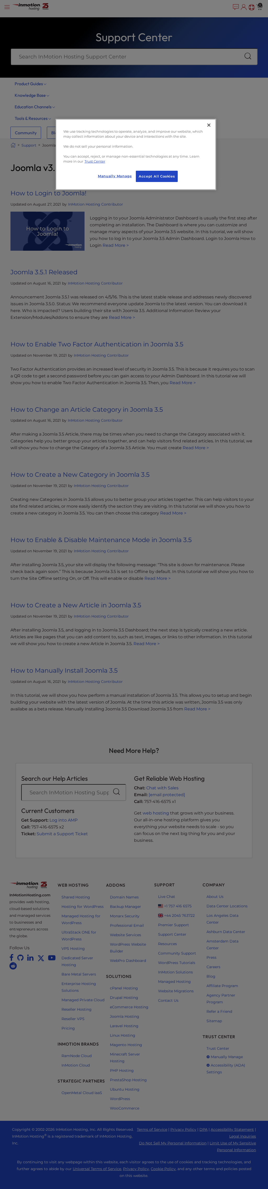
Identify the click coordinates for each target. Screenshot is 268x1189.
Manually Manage (115, 176)
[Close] (209, 125)
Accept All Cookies (157, 176)
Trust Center (95, 161)
